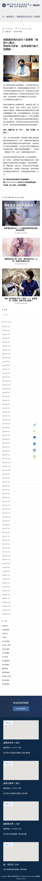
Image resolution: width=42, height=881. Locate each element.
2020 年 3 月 (6, 591)
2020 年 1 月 (6, 598)
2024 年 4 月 (6, 404)
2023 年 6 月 (6, 439)
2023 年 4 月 (6, 447)
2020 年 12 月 (6, 556)
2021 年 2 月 (6, 548)
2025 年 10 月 (6, 357)
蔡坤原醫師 (5, 664)
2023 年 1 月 (6, 458)
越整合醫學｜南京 (11, 783)
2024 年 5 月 (6, 400)
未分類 (4, 637)
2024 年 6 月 (6, 396)
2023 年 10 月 (6, 424)
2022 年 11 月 (6, 466)
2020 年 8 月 (6, 571)
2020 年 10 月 (6, 563)
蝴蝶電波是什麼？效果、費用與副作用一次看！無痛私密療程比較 (21, 260)
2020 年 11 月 (6, 559)
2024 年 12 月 (6, 381)
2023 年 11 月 (6, 420)
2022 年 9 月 (6, 474)
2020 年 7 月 (6, 575)
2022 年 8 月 (6, 478)
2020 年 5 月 (6, 583)
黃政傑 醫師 (5, 684)
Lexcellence (9, 29)
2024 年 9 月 (6, 392)
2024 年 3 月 (6, 408)
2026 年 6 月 (6, 330)
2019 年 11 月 (6, 606)
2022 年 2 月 (6, 501)
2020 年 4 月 (6, 587)
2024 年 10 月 (6, 389)
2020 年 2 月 (6, 594)
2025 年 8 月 (6, 365)
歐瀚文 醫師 (5, 649)
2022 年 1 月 (6, 505)
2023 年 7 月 (6, 435)
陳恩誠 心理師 (6, 676)
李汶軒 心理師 (6, 645)
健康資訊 (8, 31)
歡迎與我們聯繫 (21, 703)
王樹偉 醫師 (5, 653)
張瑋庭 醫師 (5, 630)
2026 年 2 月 (6, 342)
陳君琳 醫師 (18, 31)
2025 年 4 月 (6, 377)
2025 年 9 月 (6, 361)
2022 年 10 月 (6, 470)
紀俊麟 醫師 (5, 661)
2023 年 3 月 (6, 451)
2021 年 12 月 (6, 509)
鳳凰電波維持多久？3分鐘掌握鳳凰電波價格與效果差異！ (21, 229)
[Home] (3, 17)
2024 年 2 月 (6, 412)
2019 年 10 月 (6, 610)
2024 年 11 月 (6, 385)
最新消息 (5, 633)
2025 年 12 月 (6, 350)
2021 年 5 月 (6, 536)
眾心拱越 (5, 657)
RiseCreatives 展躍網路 (34, 876)
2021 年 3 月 (6, 544)
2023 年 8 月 (6, 431)
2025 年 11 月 (6, 354)
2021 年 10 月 (6, 517)
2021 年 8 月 (6, 525)
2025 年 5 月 (6, 373)
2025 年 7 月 (6, 369)
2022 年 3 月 (6, 497)
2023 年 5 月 (6, 443)
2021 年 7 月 (6, 528)
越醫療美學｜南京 (11, 743)
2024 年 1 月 (6, 416)
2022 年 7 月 (6, 482)
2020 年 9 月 (6, 567)
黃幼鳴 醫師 (5, 680)
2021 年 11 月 (6, 513)
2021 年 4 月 (6, 540)
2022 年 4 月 (6, 493)
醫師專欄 (5, 668)
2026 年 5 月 (6, 334)
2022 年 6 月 (6, 486)
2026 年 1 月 (6, 346)
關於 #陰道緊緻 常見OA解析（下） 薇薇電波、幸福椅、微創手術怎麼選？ (21, 299)
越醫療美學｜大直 (11, 824)
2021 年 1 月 (6, 552)
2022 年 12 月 (6, 462)
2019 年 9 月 (6, 614)
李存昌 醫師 (5, 641)
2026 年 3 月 (6, 338)
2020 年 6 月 (6, 579)
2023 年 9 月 (6, 427)
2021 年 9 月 (6, 521)
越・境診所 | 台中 (11, 864)
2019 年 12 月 (6, 602)
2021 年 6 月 (6, 532)
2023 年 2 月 (6, 455)
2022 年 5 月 (6, 489)
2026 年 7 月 (6, 326)
